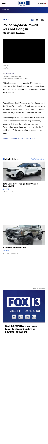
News (6, 19)
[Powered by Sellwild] (42, 288)
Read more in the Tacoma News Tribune (19, 138)
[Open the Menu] (4, 3)
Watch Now (41, 3)
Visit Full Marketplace (38, 159)
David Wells (10, 74)
